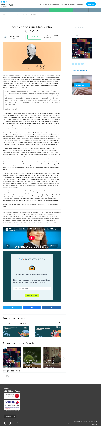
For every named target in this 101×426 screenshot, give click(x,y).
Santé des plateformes (90, 423)
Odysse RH (81, 10)
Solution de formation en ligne (49, 4)
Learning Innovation (61, 10)
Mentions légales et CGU (39, 423)
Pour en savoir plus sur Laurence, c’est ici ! (19, 224)
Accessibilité (80, 423)
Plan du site (94, 424)
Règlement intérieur (71, 423)
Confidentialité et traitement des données (55, 423)
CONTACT (91, 4)
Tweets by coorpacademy (79, 70)
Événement (26, 10)
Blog (7, 15)
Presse (94, 10)
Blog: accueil (9, 10)
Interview (41, 10)
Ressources (80, 4)
